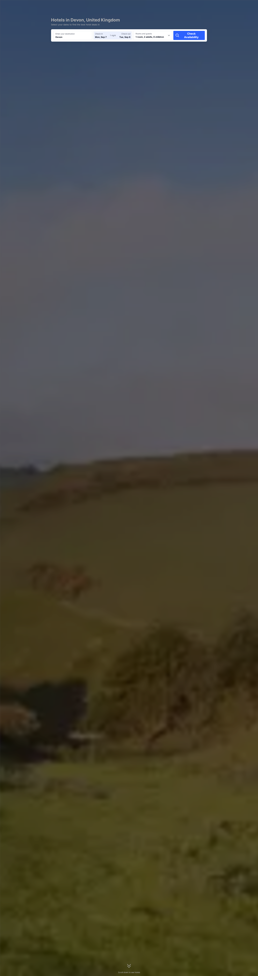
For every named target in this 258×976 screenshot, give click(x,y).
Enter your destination (65, 34)
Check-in (99, 34)
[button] (235, 4)
